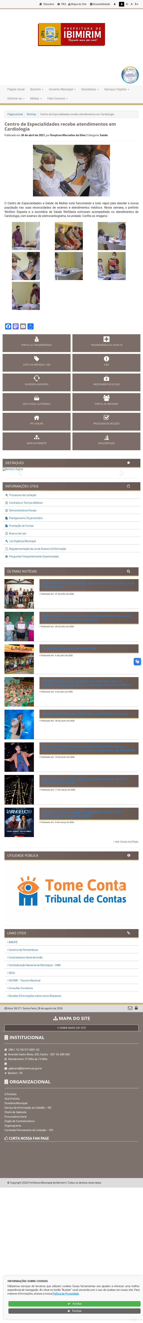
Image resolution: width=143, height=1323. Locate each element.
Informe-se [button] (14, 98)
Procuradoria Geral (15, 1116)
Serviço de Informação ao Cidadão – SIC (28, 1107)
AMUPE (13, 942)
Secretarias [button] (88, 89)
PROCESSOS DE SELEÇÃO (106, 423)
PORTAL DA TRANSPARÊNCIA (36, 345)
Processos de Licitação (22, 495)
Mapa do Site (79, 4)
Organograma (12, 1125)
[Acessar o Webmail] (130, 1008)
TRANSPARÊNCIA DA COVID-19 (106, 345)
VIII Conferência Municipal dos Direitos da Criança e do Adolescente (88, 585)
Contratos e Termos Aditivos (26, 502)
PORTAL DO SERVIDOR (106, 404)
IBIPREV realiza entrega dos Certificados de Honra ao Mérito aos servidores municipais (86, 618)
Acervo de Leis (17, 533)
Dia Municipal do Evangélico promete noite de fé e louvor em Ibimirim (84, 781)
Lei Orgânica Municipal (22, 541)
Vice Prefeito (12, 1098)
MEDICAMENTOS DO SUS (106, 384)
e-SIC (106, 364)
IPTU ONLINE (36, 423)
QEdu (11, 972)
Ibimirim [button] (35, 89)
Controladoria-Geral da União (25, 957)
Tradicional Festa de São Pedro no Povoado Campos (85, 713)
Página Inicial (16, 89)
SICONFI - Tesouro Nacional (24, 980)
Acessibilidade (101, 4)
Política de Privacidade (66, 1293)
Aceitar (77, 1303)
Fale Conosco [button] (56, 98)
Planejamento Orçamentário (26, 518)
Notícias (31, 114)
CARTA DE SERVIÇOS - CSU (36, 364)
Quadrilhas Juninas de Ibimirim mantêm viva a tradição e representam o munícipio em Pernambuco (86, 683)
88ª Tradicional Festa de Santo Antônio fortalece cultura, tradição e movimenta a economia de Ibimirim (88, 748)
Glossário (48, 4)
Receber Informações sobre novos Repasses (34, 995)
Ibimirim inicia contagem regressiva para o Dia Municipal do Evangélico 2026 (81, 813)
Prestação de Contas (21, 525)
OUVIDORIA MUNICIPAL (37, 384)
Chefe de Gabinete (15, 1112)
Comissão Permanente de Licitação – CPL (29, 1130)
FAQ (63, 4)
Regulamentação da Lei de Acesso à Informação (37, 548)
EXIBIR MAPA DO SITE (72, 1028)
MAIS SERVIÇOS (106, 443)
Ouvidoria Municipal (15, 1103)
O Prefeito (10, 1094)
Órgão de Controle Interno (19, 1121)
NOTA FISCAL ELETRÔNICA (37, 404)
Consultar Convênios (20, 988)
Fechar (77, 1311)
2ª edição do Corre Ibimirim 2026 (69, 648)
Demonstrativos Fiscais (22, 510)
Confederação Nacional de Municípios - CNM (34, 965)
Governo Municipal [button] (61, 89)
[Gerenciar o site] (136, 1008)
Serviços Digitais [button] (115, 89)
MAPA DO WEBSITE (37, 443)
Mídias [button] (34, 98)
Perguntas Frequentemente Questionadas (34, 556)
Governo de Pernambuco (23, 949)
